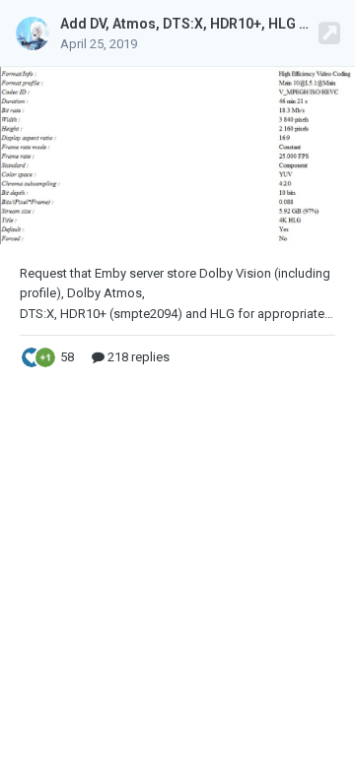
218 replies (137, 357)
